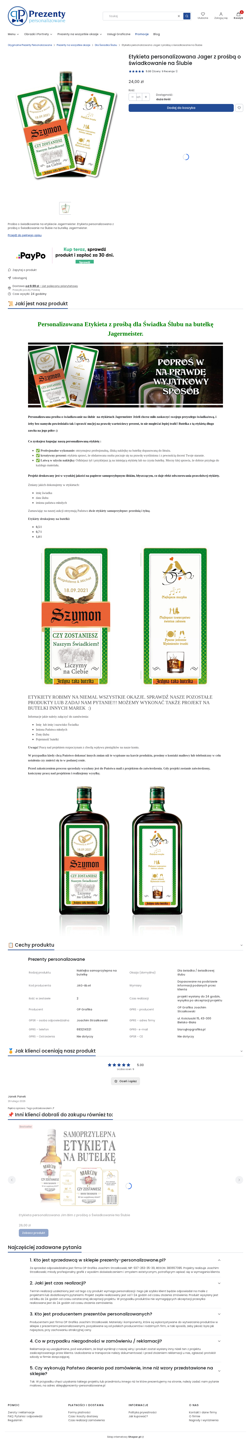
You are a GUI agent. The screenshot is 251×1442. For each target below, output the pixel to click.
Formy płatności (79, 1412)
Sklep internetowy (124, 1436)
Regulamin (15, 1420)
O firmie (194, 1416)
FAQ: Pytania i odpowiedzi (25, 1416)
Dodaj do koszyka (181, 108)
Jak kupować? (138, 1416)
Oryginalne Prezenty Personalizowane (30, 45)
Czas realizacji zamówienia (86, 1420)
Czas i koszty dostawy (83, 1416)
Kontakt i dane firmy (203, 1412)
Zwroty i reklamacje (21, 1412)
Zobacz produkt (33, 1233)
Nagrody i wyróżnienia (203, 1420)
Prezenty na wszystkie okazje (73, 45)
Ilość (132, 90)
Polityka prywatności (142, 1412)
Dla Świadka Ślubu (106, 45)
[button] (186, 16)
